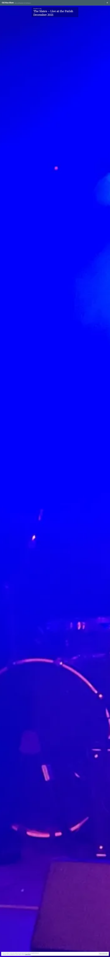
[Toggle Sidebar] (107, 2)
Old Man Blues (8, 3)
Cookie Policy (28, 954)
